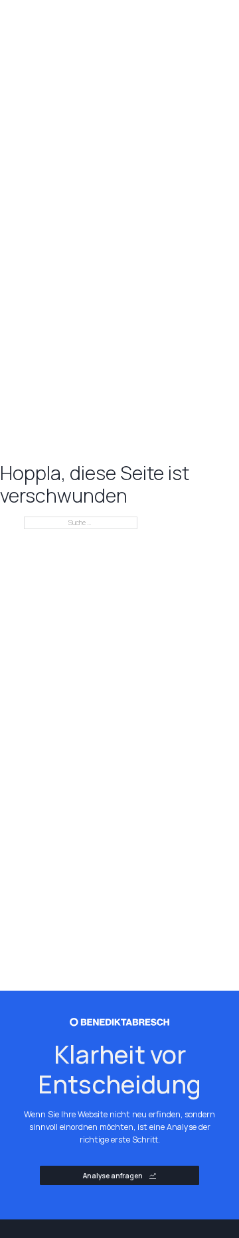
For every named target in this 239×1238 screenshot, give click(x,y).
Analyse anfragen (113, 1175)
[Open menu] (191, 25)
